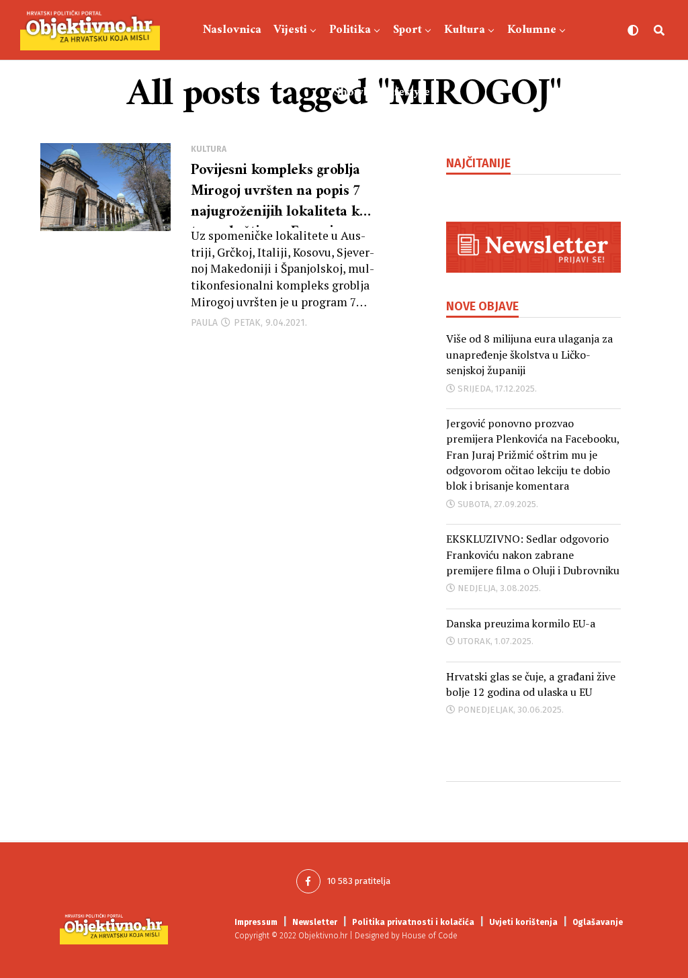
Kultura (464, 29)
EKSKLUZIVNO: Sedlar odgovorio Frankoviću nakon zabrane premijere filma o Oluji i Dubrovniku (532, 554)
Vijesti (290, 29)
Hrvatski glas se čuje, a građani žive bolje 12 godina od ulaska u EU (530, 684)
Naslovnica (232, 29)
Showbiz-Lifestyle (382, 92)
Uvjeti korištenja (523, 922)
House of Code (430, 935)
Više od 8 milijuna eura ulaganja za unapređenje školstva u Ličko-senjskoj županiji (529, 354)
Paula (204, 322)
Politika (350, 29)
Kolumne (531, 29)
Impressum (255, 922)
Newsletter (314, 922)
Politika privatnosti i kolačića (413, 922)
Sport (407, 29)
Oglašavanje (597, 922)
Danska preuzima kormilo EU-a (520, 623)
